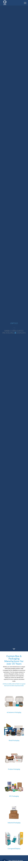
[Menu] (24, 3)
